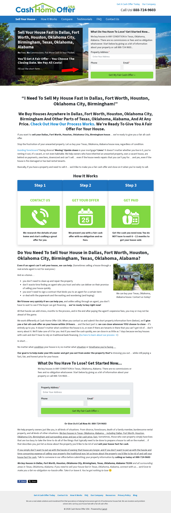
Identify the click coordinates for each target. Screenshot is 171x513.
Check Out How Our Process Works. (62, 124)
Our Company (149, 4)
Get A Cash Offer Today (128, 4)
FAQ (99, 19)
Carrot (104, 509)
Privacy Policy (124, 495)
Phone (94, 62)
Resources (110, 495)
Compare (67, 19)
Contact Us (112, 19)
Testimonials (84, 19)
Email (126, 62)
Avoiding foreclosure (27, 150)
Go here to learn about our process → (98, 335)
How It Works (49, 19)
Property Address (100, 52)
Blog (135, 495)
